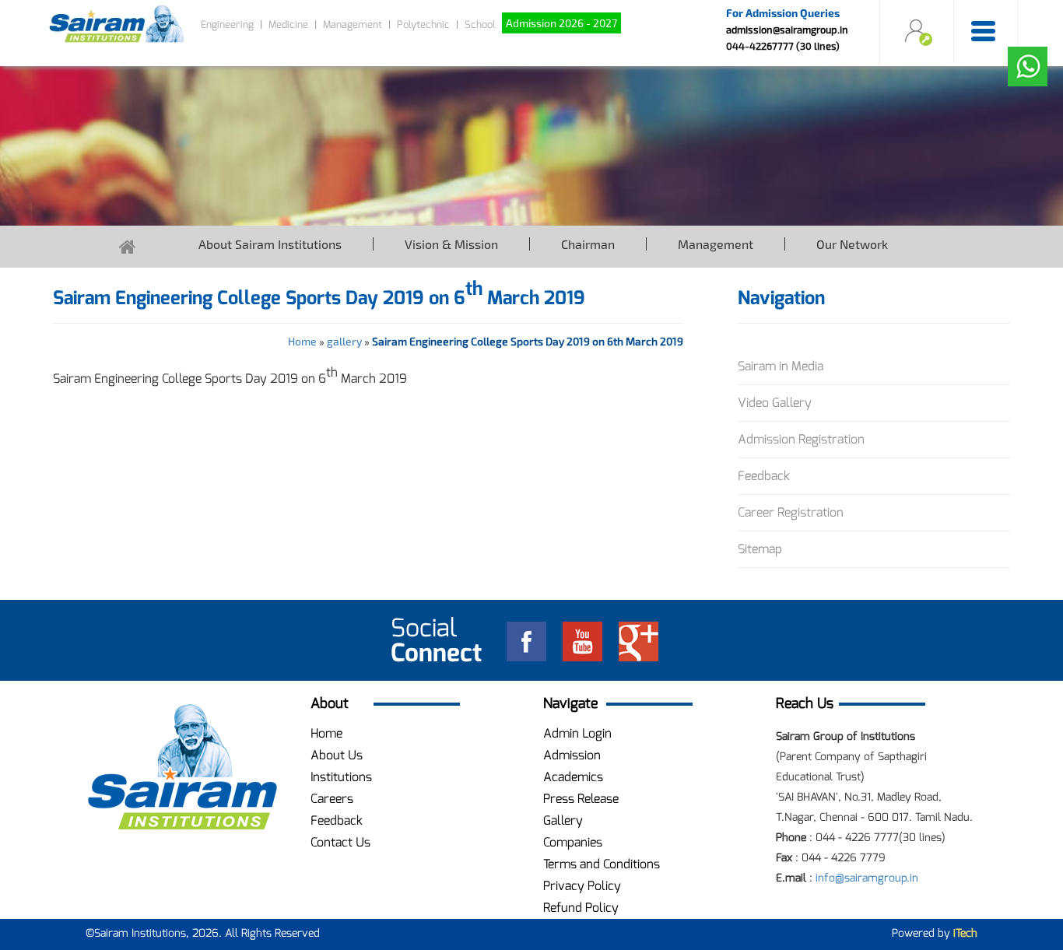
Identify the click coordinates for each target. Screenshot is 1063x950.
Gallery (563, 820)
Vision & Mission (451, 244)
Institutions (341, 777)
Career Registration (791, 512)
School (480, 24)
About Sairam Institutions (270, 244)
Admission (572, 755)
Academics (573, 777)
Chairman (588, 244)
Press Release (581, 798)
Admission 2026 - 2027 (561, 23)
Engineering (227, 24)
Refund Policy (581, 907)
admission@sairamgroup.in (787, 29)
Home (302, 341)
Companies (572, 842)
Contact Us (340, 842)
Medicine (288, 24)
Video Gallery (775, 402)
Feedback (764, 476)
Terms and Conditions (601, 864)
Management (352, 24)
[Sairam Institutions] (182, 767)
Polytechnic (423, 24)
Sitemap (760, 549)
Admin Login (577, 733)
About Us (336, 755)
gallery (344, 341)
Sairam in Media (780, 366)
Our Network (852, 244)
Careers (331, 798)
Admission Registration (801, 439)
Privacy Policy (582, 886)
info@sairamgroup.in (867, 878)
